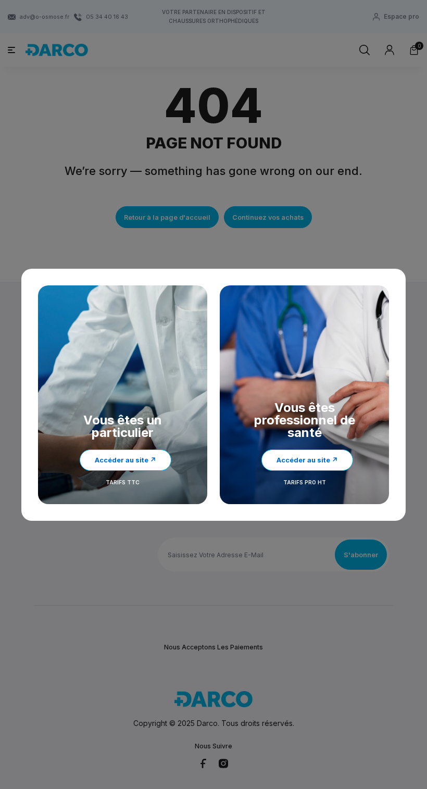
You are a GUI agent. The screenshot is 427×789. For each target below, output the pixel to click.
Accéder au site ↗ (125, 460)
